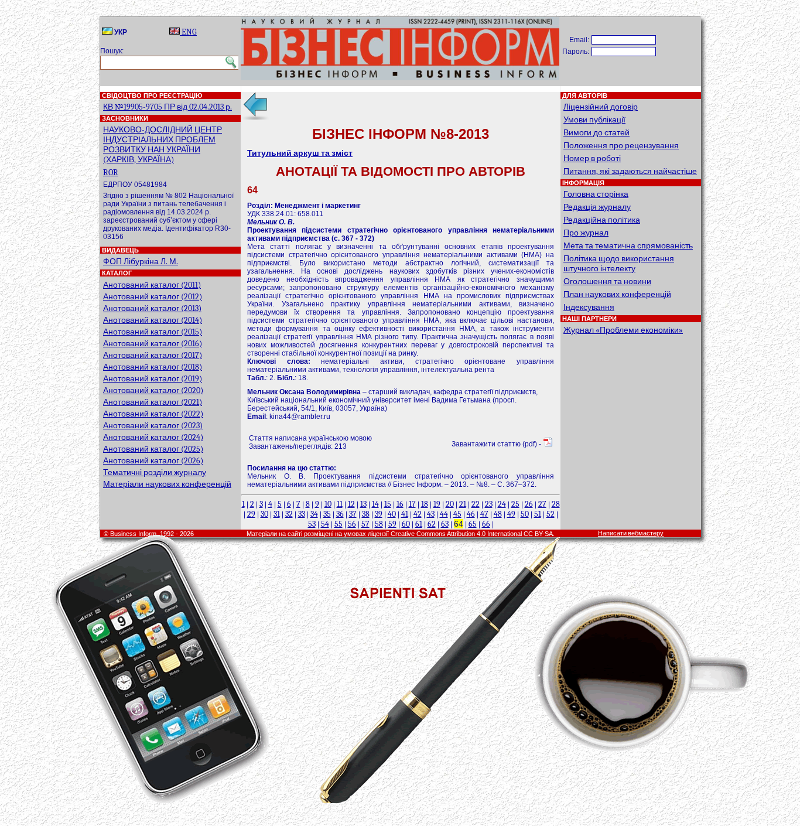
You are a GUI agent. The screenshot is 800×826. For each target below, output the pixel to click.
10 (327, 504)
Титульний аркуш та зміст (300, 153)
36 (340, 514)
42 (417, 514)
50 (525, 514)
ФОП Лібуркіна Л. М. (140, 262)
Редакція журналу (597, 207)
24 (502, 504)
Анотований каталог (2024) (153, 437)
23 (489, 504)
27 (542, 504)
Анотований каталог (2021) (152, 402)
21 (462, 504)
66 (486, 524)
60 (406, 524)
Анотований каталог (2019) (152, 379)
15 (387, 504)
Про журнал (585, 233)
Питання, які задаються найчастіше (630, 171)
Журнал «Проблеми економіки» (623, 330)
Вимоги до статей (596, 133)
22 (475, 504)
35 (327, 514)
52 (550, 514)
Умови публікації (594, 120)
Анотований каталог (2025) (153, 449)
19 (436, 504)
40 (392, 514)
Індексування (588, 307)
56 (352, 524)
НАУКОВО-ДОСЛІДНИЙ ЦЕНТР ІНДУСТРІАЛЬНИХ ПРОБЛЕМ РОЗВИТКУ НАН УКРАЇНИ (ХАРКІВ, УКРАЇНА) (162, 145)
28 (556, 504)
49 (511, 514)
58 (379, 524)
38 (366, 514)
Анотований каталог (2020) (153, 390)
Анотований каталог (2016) (152, 344)
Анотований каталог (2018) (152, 367)
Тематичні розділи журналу (154, 472)
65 (473, 524)
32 (289, 514)
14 (375, 504)
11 (340, 504)
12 (351, 504)
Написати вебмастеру (631, 533)
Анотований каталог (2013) (152, 308)
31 (276, 514)
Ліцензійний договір (600, 107)
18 (424, 504)
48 (498, 514)
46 (471, 514)
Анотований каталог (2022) (153, 414)
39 (378, 514)
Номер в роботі (592, 158)
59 (392, 524)
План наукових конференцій (617, 294)
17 (412, 504)
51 (537, 514)
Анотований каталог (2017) (152, 355)
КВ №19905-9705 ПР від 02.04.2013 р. (167, 107)
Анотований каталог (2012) (152, 297)
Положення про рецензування (621, 146)
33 (301, 514)
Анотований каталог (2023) (153, 426)
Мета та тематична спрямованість (628, 246)
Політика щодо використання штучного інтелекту (618, 264)
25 (515, 504)
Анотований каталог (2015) (152, 332)
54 (325, 524)
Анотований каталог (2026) (153, 461)
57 (365, 524)
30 (264, 514)
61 (418, 524)
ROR (110, 173)
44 (444, 514)
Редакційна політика (601, 220)
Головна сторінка (595, 194)
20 (450, 504)
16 (400, 504)
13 (363, 504)
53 (312, 524)
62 (432, 524)
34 (314, 514)
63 (445, 524)
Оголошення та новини (607, 281)
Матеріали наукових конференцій (167, 484)
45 (457, 514)
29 (251, 514)
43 (431, 514)
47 (484, 514)
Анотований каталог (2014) (152, 320)
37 (353, 514)
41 (404, 514)
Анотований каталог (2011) (152, 285)
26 (529, 504)
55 (338, 524)
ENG (188, 32)
